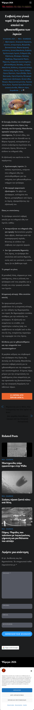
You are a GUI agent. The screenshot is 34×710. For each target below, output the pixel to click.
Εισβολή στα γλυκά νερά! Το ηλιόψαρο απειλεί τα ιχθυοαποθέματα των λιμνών (17, 25)
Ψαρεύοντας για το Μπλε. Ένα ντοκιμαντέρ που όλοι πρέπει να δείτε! (18, 409)
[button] (31, 671)
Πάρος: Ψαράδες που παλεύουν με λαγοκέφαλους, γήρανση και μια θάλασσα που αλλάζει (16, 536)
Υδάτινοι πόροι (23, 87)
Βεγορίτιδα (26, 45)
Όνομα (6, 605)
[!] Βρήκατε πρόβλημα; (17, 396)
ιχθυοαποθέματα (10, 65)
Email (5, 615)
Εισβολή (28, 50)
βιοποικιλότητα (10, 47)
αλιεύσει (7, 45)
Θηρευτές (6, 62)
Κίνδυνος (14, 67)
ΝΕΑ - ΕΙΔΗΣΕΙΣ (24, 39)
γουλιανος (6, 50)
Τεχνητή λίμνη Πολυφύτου (21, 85)
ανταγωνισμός (16, 45)
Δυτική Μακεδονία (17, 50)
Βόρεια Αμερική (23, 47)
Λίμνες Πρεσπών (9, 73)
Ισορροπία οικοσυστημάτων (21, 62)
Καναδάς (20, 65)
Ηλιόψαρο (17, 56)
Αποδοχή (17, 690)
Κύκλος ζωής (8, 70)
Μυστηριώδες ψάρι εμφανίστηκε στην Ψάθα (14, 464)
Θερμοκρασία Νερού (20, 59)
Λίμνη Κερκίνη (16, 76)
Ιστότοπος (7, 624)
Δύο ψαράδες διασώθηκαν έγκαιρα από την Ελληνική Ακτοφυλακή (17, 419)
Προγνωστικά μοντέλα (17, 82)
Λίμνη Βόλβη (21, 73)
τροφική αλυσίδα (11, 87)
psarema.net (9, 39)
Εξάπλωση (9, 56)
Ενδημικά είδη (25, 53)
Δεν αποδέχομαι (17, 695)
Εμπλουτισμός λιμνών (11, 53)
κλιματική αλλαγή (25, 67)
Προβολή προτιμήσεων (17, 700)
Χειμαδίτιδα (14, 90)
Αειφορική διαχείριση (23, 42)
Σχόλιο (7, 573)
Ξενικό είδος (26, 79)
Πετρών (5, 82)
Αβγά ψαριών (10, 42)
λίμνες (16, 70)
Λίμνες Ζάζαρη (24, 70)
